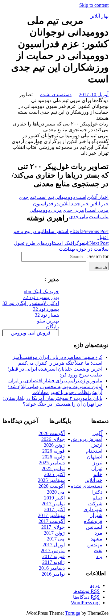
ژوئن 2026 (54, 445)
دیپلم (97, 497)
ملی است (99, 216)
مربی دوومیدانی (46, 210)
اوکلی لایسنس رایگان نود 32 (30, 303)
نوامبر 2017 (53, 503)
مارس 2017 (53, 550)
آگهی (97, 433)
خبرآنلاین (93, 480)
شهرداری (93, 509)
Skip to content (94, 5)
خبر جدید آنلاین (74, 203)
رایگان (52, 326)
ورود (95, 585)
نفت (98, 550)
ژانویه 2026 (53, 456)
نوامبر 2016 (53, 574)
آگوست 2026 (52, 433)
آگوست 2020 (52, 486)
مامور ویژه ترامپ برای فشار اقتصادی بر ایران (55, 380)
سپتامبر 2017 (51, 515)
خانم (97, 474)
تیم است (45, 197)
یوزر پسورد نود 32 (41, 297)
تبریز (97, 462)
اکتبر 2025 (54, 474)
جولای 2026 (53, 439)
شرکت (95, 503)
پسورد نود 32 (46, 309)
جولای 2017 (53, 527)
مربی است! (97, 210)
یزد (99, 556)
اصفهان (94, 456)
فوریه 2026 (53, 451)
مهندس (94, 544)
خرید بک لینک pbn (41, 291)
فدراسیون (43, 203)
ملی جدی (78, 216)
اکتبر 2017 (54, 509)
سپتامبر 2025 (51, 480)
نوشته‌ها (86, 591)
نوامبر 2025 (53, 468)
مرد (98, 533)
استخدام (94, 451)
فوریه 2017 (53, 556)
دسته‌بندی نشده (56, 94)
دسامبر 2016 (52, 568)
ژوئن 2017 (54, 533)
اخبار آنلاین (98, 197)
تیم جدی (27, 197)
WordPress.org (85, 602)
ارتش (96, 445)
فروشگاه (93, 521)
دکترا (97, 492)
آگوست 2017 (52, 521)
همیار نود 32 (47, 315)
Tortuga (72, 613)
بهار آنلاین (99, 15)
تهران (96, 468)
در (56, 203)
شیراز (96, 515)
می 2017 (56, 538)
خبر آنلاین (99, 203)
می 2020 (56, 492)
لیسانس (94, 527)
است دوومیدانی (70, 197)
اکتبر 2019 (54, 497)
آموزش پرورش (86, 439)
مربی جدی (73, 210)
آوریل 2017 (54, 544)
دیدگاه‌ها (86, 597)
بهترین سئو (48, 320)
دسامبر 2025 (52, 462)
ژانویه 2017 (53, 562)
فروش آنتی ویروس (31, 332)
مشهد (96, 538)
